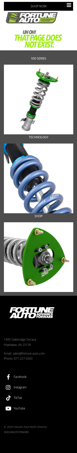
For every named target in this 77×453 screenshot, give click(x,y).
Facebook (20, 377)
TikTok (17, 398)
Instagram (20, 387)
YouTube (19, 408)
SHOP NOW (38, 6)
